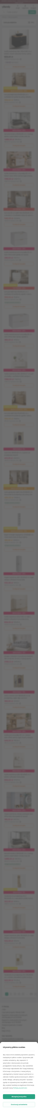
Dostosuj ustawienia (19, 1104)
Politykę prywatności (20, 1088)
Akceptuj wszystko (19, 1096)
